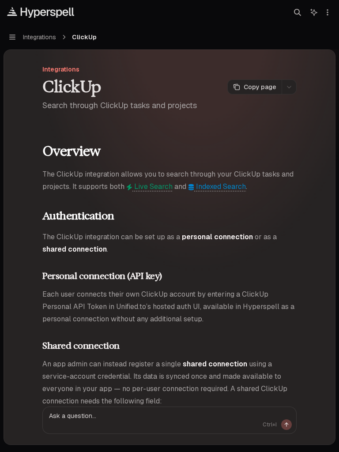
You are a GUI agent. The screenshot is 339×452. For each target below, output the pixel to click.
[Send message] (286, 424)
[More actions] (327, 12)
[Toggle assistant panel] (314, 12)
